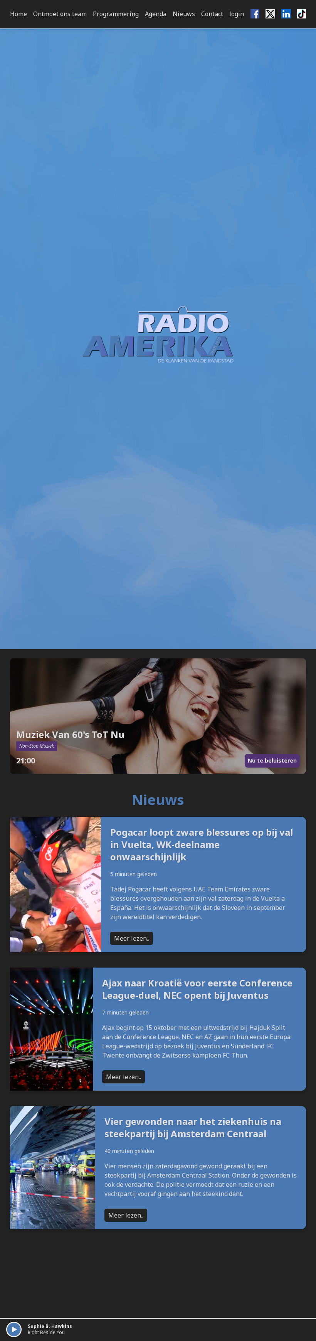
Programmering (116, 14)
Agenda (155, 14)
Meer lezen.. (131, 938)
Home (18, 14)
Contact (212, 14)
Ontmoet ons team (60, 14)
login (236, 14)
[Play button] (14, 1329)
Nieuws (184, 14)
